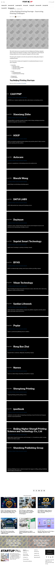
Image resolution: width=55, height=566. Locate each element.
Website (14, 97)
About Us (25, 552)
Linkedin (25, 97)
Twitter (17, 97)
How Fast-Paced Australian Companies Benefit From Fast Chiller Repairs (8, 532)
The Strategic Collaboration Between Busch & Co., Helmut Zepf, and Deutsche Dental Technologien (26, 512)
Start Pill (19, 16)
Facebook (21, 97)
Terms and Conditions (27, 561)
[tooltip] (49, 2)
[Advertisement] (27, 460)
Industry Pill (36, 553)
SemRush (24, 83)
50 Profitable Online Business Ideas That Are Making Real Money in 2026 (45, 511)
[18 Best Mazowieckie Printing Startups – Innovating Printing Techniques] (41, 542)
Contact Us (25, 557)
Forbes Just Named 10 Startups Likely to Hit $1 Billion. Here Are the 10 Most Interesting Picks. (8, 511)
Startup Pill (36, 551)
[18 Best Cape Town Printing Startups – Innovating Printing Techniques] (13, 542)
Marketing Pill (37, 557)
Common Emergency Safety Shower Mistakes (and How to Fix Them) (27, 532)
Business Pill (36, 555)
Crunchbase (19, 83)
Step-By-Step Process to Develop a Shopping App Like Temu (46, 532)
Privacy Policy (26, 559)
